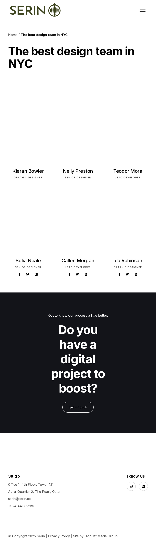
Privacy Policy (59, 536)
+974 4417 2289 (21, 506)
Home (12, 35)
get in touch (78, 407)
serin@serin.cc (19, 499)
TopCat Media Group (101, 536)
